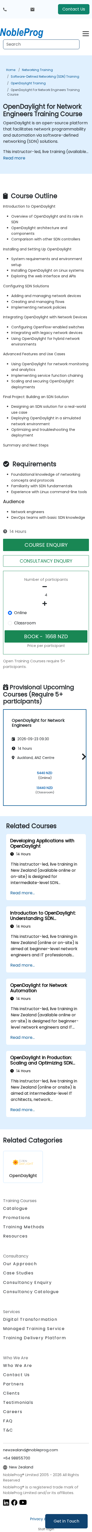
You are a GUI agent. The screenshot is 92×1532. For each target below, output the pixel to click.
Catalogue (15, 1208)
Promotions (16, 1218)
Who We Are (17, 1365)
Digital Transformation (30, 1319)
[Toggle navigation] (85, 33)
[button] (82, 757)
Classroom (25, 623)
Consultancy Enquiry (27, 1282)
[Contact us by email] (32, 9)
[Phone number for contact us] (5, 9)
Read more (14, 158)
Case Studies (18, 1273)
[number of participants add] (46, 604)
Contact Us (73, 9)
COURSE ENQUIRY (46, 545)
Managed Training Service (34, 1329)
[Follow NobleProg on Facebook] (14, 1502)
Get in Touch (66, 1521)
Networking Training (37, 70)
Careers (12, 1412)
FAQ (8, 1421)
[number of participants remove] (46, 587)
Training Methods (23, 1227)
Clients (11, 1393)
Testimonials (18, 1402)
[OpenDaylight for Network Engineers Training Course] (26, 32)
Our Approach (20, 1264)
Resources (15, 1236)
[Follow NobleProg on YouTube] (23, 1502)
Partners (13, 1384)
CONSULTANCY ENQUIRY (46, 561)
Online (20, 613)
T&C (8, 1430)
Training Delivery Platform (34, 1338)
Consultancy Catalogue (31, 1292)
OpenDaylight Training (28, 83)
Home (10, 70)
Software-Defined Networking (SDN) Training (45, 76)
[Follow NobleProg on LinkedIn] (6, 1502)
